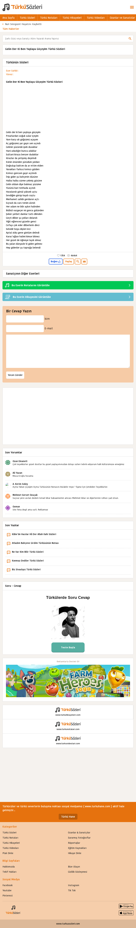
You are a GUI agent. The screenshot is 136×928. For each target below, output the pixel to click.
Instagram (73, 885)
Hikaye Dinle (74, 853)
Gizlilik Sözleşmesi (77, 871)
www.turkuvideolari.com (68, 743)
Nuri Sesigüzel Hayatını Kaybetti (23, 24)
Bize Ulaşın (74, 866)
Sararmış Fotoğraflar (79, 837)
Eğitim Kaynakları (77, 848)
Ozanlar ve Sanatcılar (122, 17)
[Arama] (130, 38)
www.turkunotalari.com (68, 729)
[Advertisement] (68, 107)
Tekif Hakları (9, 871)
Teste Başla (68, 647)
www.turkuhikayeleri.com (67, 714)
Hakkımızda (8, 866)
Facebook (7, 885)
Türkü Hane (68, 816)
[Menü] (132, 7)
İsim (47, 319)
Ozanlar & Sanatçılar (79, 832)
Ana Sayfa (8, 17)
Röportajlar (74, 843)
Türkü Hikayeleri (72, 17)
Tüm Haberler (10, 29)
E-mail (49, 328)
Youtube (6, 890)
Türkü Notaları (48, 17)
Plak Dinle (7, 853)
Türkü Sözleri (27, 17)
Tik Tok (72, 890)
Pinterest (7, 895)
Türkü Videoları (96, 17)
